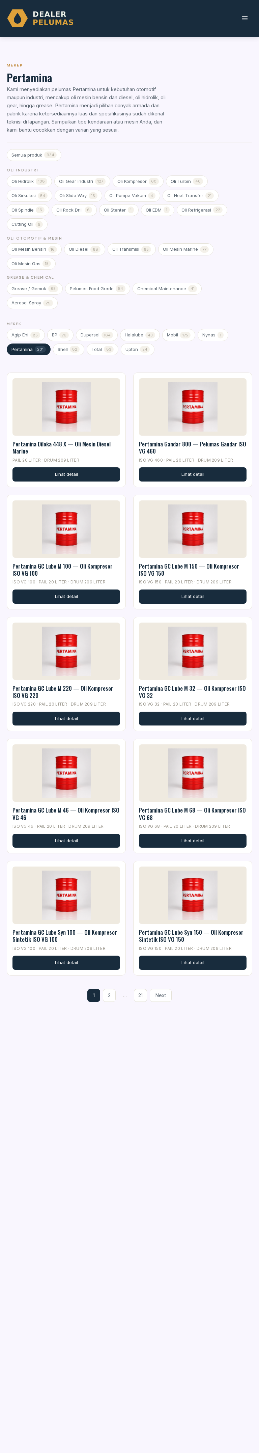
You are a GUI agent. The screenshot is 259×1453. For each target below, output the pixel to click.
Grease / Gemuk (33, 288)
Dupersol (96, 334)
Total (101, 349)
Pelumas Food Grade (96, 288)
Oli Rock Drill (73, 210)
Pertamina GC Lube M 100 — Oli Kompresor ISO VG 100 (62, 569)
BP (59, 334)
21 (140, 995)
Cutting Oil (25, 224)
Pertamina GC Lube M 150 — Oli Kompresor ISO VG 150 (189, 569)
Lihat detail (66, 474)
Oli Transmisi (130, 249)
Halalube (139, 334)
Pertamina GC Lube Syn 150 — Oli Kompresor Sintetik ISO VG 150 (191, 935)
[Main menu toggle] (244, 18)
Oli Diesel (83, 249)
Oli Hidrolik (28, 181)
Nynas (211, 334)
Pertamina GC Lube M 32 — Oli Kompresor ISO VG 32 (192, 692)
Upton (136, 349)
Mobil (177, 334)
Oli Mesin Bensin (33, 249)
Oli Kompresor (136, 181)
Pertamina (27, 349)
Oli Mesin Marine (184, 249)
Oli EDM (156, 210)
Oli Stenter (118, 210)
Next (160, 995)
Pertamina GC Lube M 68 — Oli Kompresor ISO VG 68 (192, 813)
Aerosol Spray (31, 302)
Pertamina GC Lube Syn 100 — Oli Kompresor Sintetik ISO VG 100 (64, 935)
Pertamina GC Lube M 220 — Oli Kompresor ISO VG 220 (62, 692)
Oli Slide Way (77, 195)
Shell (67, 349)
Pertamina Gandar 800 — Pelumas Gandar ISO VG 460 (192, 447)
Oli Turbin (186, 181)
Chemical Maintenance (166, 288)
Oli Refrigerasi (200, 210)
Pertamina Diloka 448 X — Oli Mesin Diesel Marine (61, 447)
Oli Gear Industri (81, 181)
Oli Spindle (26, 210)
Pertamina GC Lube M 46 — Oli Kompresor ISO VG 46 (65, 813)
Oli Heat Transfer (189, 195)
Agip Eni (24, 334)
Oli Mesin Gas (30, 263)
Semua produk (32, 155)
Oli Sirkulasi (28, 195)
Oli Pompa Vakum (131, 195)
